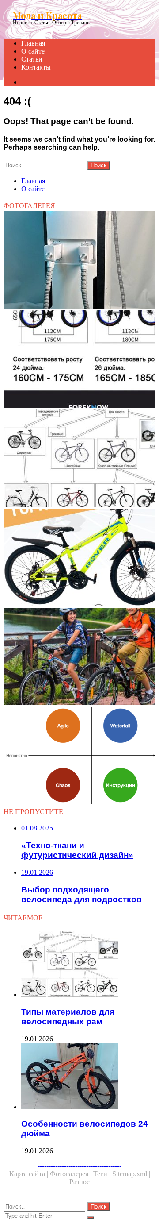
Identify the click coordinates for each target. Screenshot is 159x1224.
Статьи (31, 59)
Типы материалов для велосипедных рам (67, 1016)
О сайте (33, 51)
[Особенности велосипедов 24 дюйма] (88, 1077)
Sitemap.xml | (131, 1174)
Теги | (102, 1174)
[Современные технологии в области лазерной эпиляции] (79, 260)
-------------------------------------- (79, 1166)
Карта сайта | (29, 1174)
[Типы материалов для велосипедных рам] (79, 459)
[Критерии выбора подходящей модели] (79, 756)
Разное (79, 1181)
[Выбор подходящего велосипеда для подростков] (79, 657)
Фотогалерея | (71, 1174)
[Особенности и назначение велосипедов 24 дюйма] (79, 558)
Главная (33, 43)
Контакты (36, 67)
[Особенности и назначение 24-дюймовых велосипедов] (79, 359)
